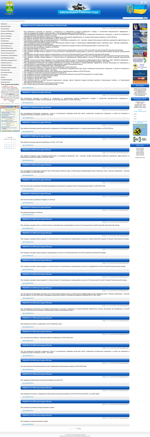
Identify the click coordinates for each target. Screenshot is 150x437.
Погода (140, 109)
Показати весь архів (140, 157)
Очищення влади (5, 70)
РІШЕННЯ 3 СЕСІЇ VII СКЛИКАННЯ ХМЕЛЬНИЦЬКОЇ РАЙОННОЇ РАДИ (44, 25)
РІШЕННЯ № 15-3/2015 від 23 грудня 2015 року (37, 288)
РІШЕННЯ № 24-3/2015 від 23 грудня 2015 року (37, 415)
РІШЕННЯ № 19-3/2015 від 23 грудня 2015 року (37, 345)
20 (8, 146)
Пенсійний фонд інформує (8, 58)
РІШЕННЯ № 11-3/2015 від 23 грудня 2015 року (37, 233)
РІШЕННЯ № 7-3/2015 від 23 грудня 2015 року (36, 180)
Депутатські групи (5, 38)
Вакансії (3, 77)
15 (11, 144)
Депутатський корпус (6, 33)
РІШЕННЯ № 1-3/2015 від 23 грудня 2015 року (36, 92)
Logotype (10, 8)
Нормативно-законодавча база (9, 60)
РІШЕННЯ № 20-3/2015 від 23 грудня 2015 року (37, 360)
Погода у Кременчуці (138, 121)
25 (4, 148)
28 (9, 148)
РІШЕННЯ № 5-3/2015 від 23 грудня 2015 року (36, 150)
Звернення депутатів (6, 62)
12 (6, 144)
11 (4, 144)
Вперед (79, 428)
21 (9, 146)
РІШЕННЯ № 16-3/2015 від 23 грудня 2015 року (37, 303)
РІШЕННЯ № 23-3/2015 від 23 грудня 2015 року (37, 401)
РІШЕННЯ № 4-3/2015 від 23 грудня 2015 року (36, 136)
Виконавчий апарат (6, 26)
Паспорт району (5, 28)
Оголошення (4, 74)
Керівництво (4, 24)
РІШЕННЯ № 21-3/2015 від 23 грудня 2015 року (37, 374)
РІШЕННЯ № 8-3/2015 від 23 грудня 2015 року (36, 193)
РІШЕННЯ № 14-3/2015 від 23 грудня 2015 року (37, 274)
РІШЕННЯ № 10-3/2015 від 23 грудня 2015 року (37, 219)
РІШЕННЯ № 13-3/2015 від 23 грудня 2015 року (37, 260)
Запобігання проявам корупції (8, 67)
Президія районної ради (7, 43)
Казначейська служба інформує (9, 55)
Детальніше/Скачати (28, 87)
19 (6, 146)
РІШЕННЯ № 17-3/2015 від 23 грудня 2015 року (37, 318)
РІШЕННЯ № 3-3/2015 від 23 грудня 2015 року (36, 122)
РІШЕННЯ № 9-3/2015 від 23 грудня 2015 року (36, 207)
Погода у (140, 111)
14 (9, 144)
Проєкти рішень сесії (6, 45)
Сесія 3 (108, 28)
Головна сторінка (5, 21)
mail (145, 2)
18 (4, 146)
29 (11, 148)
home (142, 2)
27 (8, 148)
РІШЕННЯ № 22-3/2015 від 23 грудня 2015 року (37, 387)
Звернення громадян (6, 65)
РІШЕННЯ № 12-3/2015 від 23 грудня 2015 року (37, 246)
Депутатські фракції (6, 36)
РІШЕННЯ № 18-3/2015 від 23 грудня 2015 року (37, 331)
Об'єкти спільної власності (8, 53)
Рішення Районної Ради (7, 48)
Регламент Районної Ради (7, 31)
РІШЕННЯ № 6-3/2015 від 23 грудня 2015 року (36, 165)
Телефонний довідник (6, 79)
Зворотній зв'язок (5, 82)
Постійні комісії (5, 41)
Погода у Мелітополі (142, 122)
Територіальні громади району (8, 50)
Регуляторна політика (6, 72)
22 (11, 146)
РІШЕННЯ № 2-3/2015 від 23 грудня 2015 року (36, 107)
